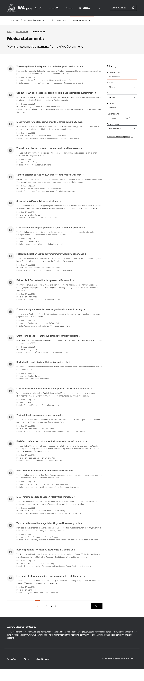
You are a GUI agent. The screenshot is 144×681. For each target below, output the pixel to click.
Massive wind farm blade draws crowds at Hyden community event (49, 122)
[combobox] (92, 8)
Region (109, 93)
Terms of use (12, 659)
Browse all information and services (25, 20)
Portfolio (110, 103)
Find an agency (59, 20)
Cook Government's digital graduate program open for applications (49, 227)
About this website (43, 659)
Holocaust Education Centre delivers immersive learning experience (50, 254)
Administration (113, 124)
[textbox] (92, 8)
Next (96, 606)
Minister (110, 82)
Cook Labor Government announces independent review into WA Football (52, 388)
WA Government (80, 20)
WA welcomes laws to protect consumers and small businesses (48, 148)
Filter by (111, 66)
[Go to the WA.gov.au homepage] (19, 7)
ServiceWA (38, 8)
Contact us (69, 8)
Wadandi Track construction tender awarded (38, 415)
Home (9, 32)
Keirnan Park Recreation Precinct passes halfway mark (43, 280)
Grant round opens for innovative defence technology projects (47, 336)
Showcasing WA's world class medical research (39, 201)
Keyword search (113, 72)
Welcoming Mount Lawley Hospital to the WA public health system (49, 66)
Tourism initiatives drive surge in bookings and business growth (48, 523)
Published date (113, 114)
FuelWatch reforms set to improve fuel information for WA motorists (50, 441)
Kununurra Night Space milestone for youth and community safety (49, 309)
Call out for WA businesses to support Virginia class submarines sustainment (55, 93)
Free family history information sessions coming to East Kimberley (49, 576)
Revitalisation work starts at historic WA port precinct (43, 362)
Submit (133, 8)
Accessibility (54, 8)
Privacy (26, 659)
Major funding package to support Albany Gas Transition (44, 497)
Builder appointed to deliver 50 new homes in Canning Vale (45, 549)
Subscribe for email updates (118, 136)
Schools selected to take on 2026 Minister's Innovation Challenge (48, 174)
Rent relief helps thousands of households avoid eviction (44, 470)
